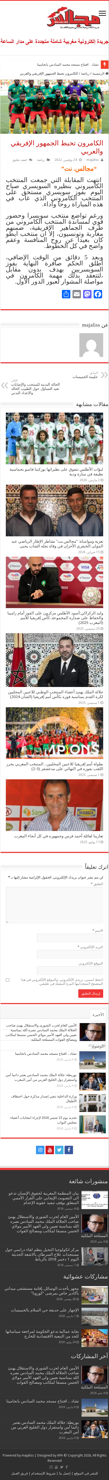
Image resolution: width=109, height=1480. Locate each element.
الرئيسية (98, 73)
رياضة (85, 73)
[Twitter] (59, 1150)
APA (60, 1455)
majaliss (93, 160)
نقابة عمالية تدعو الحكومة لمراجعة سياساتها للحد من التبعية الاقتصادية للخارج (42, 1334)
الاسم (97, 931)
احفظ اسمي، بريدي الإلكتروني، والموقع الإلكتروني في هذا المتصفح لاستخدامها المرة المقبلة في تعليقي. (62, 982)
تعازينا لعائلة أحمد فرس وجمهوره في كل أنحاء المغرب (58, 836)
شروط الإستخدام (43, 1473)
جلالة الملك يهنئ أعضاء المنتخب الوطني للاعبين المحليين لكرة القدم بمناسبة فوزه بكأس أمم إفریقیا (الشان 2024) (55, 694)
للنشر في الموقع (85, 1473)
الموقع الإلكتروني (91, 963)
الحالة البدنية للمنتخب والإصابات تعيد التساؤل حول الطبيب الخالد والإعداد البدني (35, 387)
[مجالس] (54, 16)
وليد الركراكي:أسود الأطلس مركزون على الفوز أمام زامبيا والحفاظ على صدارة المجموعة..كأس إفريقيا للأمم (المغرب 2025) (55, 618)
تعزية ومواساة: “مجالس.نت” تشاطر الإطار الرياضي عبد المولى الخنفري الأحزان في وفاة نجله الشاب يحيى (57, 543)
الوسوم (98, 1046)
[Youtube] (50, 1150)
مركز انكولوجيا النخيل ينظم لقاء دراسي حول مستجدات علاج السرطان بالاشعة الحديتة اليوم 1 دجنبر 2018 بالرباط (42, 1254)
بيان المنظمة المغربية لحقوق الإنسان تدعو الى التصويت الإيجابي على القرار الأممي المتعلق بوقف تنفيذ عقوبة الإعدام (44, 1198)
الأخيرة (98, 1014)
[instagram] (40, 1150)
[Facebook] (69, 1150)
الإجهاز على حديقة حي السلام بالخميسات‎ (45, 1310)
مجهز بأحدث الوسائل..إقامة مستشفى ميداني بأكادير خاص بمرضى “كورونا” (41, 1291)
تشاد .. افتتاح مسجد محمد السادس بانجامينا (68, 64)
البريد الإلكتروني (90, 947)
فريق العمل (19, 1473)
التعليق (97, 884)
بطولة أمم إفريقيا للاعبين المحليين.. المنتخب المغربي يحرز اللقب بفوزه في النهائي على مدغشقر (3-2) (54, 766)
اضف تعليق (19, 160)
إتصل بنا (64, 1473)
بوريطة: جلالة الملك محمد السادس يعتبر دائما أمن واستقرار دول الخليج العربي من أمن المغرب (45, 1427)
